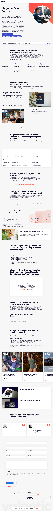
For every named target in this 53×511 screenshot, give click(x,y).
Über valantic (16, 492)
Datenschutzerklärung (30, 473)
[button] (51, 1)
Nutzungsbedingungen (24, 287)
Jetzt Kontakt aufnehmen (7, 34)
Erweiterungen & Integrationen (22, 43)
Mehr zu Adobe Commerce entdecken (26, 184)
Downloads (3, 493)
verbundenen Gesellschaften (13, 474)
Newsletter (16, 495)
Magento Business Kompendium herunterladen (12, 36)
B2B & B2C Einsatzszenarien (11, 43)
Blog (15, 493)
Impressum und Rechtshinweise (47, 498)
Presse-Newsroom (17, 494)
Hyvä (29, 43)
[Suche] (49, 1)
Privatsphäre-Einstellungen (47, 496)
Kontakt (49, 43)
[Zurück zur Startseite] (3, 1)
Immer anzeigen (30, 289)
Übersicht (4, 43)
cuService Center (4, 494)
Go (36, 508)
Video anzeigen (23, 289)
